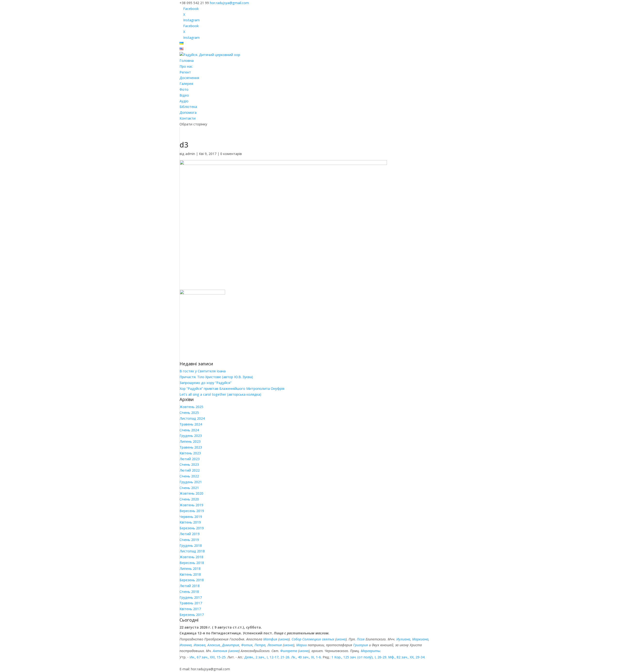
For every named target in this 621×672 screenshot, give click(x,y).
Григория (360, 645)
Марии (301, 645)
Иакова (199, 645)
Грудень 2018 (191, 545)
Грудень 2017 (191, 597)
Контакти (188, 118)
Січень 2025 (189, 412)
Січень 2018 (189, 591)
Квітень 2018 (190, 574)
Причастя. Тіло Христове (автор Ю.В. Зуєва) (216, 377)
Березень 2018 (192, 580)
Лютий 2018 (190, 585)
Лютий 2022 (190, 470)
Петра (259, 645)
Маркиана (420, 639)
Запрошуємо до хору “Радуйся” (205, 382)
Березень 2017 (192, 614)
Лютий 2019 (190, 534)
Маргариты (370, 650)
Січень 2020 (189, 499)
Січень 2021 (189, 487)
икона (284, 639)
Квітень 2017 (190, 608)
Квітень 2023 (190, 453)
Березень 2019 (192, 528)
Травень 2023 (191, 447)
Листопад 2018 (192, 551)
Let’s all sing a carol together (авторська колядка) (220, 394)
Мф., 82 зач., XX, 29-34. (406, 657)
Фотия (247, 645)
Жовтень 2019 (191, 505)
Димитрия (230, 645)
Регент (185, 72)
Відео (184, 95)
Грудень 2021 (191, 482)
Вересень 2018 (192, 562)
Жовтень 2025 (191, 406)
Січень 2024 (189, 430)
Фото (184, 89)
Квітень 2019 (190, 522)
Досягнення (189, 77)
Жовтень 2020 (191, 493)
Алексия (213, 645)
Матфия (270, 639)
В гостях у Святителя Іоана (203, 371)
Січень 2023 (189, 464)
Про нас (186, 66)
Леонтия (274, 645)
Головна (187, 60)
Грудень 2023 (191, 435)
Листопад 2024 (192, 418)
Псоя (361, 639)
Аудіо (184, 101)
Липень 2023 (190, 441)
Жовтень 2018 (191, 557)
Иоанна (186, 645)
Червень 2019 (191, 516)
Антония (220, 650)
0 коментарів (231, 153)
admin (190, 153)
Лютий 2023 (190, 459)
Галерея (186, 83)
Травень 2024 (191, 424)
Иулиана (403, 639)
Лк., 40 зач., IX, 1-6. (306, 657)
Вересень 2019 (192, 510)
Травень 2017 (191, 603)
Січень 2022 (189, 476)
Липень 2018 (190, 568)
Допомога (188, 112)
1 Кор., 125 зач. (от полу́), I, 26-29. (359, 657)
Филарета (288, 650)
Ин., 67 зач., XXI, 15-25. (207, 657)
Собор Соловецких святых (313, 639)
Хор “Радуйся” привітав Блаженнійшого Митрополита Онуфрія (232, 388)
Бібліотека (188, 106)
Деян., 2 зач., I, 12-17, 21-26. (267, 657)
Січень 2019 (189, 539)
